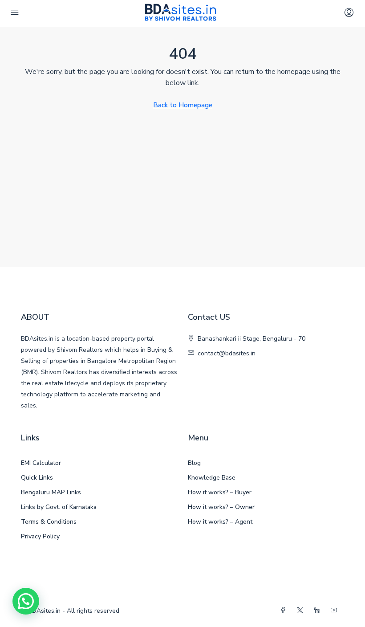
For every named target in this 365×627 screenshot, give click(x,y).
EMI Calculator (41, 463)
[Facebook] (285, 611)
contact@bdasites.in (227, 353)
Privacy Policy (40, 536)
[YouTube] (336, 611)
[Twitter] (302, 611)
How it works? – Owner (221, 507)
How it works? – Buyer (219, 492)
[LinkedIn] (319, 611)
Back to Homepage (182, 105)
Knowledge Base (211, 477)
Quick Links (37, 477)
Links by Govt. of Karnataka (59, 507)
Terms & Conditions (49, 521)
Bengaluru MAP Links (51, 492)
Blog (194, 463)
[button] (25, 601)
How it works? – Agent (220, 521)
